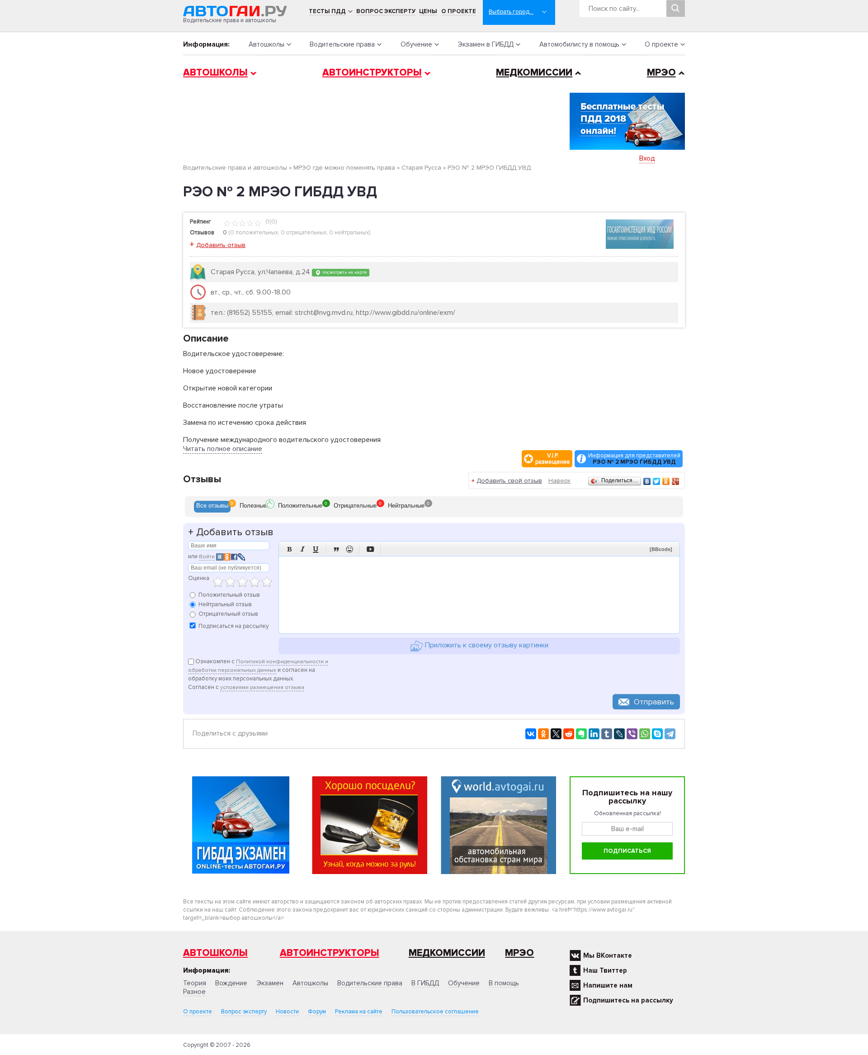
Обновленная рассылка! (627, 813)
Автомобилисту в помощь (579, 44)
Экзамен (269, 983)
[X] (556, 733)
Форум (317, 1011)
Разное (194, 992)
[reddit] (568, 733)
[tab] (212, 507)
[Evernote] (581, 733)
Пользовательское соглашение (435, 1011)
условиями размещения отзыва (262, 687)
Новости (287, 1011)
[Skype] (657, 733)
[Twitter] (656, 481)
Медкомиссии (534, 72)
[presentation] (212, 507)
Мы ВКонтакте (607, 955)
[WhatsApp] (644, 733)
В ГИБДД (425, 983)
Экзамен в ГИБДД (486, 44)
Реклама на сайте (358, 1011)
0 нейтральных (349, 232)
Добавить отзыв (220, 245)
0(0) (270, 221)
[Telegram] (670, 733)
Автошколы (266, 44)
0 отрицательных (303, 232)
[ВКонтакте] (647, 481)
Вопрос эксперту (385, 11)
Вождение (231, 983)
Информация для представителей (634, 458)
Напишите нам (607, 985)
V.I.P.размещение (552, 458)
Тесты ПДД (327, 11)
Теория (194, 983)
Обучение (416, 44)
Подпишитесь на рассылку (628, 1000)
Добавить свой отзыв (509, 481)
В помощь (504, 983)
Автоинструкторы (372, 72)
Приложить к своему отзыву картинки (485, 645)
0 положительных (254, 232)
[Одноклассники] (666, 481)
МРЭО (661, 72)
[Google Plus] (675, 481)
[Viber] (632, 733)
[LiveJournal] (619, 733)
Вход (647, 158)
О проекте (458, 11)
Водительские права (342, 44)
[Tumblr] (606, 733)
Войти (207, 556)
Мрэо (519, 953)
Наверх (559, 481)
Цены (428, 11)
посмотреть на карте (344, 272)
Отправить (654, 702)
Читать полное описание (222, 448)
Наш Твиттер (605, 970)
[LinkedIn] (594, 733)
